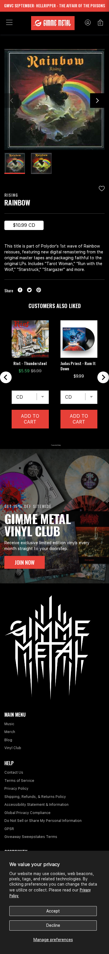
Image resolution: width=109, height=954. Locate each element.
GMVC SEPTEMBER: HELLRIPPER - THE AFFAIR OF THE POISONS (54, 5)
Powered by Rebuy (54, 445)
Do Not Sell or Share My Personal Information (43, 821)
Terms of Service (19, 781)
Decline (53, 925)
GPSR (9, 829)
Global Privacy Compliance (27, 813)
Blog (8, 740)
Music (9, 724)
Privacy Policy (16, 789)
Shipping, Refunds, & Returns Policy (35, 797)
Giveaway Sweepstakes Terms (30, 837)
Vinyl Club (12, 748)
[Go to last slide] (6, 377)
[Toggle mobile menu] (9, 23)
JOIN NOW (25, 562)
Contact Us (13, 772)
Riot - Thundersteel (30, 363)
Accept (53, 911)
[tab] (39, 437)
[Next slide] (103, 377)
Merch (9, 732)
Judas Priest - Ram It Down (78, 366)
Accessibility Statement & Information (36, 805)
